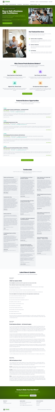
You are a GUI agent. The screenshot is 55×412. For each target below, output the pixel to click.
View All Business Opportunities (27, 160)
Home (3, 4)
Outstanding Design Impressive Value (11, 122)
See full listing (48, 129)
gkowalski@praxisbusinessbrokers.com (22, 124)
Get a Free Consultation (7, 23)
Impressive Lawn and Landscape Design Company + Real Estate (16, 147)
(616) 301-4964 (12, 111)
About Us (7, 4)
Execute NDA (50, 1)
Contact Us (37, 1)
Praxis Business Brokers (43, 409)
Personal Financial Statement (43, 1)
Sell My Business (33, 395)
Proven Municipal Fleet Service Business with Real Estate (14, 135)
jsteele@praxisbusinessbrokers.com (20, 111)
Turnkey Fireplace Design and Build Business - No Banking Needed (16, 109)
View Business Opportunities (23, 395)
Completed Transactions (33, 4)
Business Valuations (26, 4)
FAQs (39, 4)
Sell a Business (19, 4)
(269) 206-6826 (13, 124)
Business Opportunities (13, 4)
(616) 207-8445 (32, 1)
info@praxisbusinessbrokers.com (27, 405)
